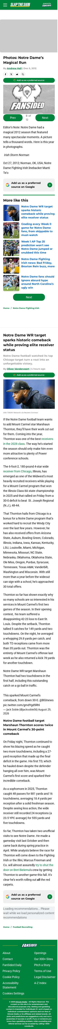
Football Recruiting (22, 927)
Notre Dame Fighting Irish (26, 308)
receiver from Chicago (17, 471)
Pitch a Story (42, 965)
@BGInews (46, 700)
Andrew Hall (14, 68)
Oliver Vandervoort (18, 368)
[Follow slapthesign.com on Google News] (49, 185)
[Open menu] (5, 5)
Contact (8, 959)
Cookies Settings (13, 993)
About (6, 953)
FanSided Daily (12, 965)
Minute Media (21, 1002)
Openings (40, 953)
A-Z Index (40, 983)
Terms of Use (42, 971)
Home (6, 308)
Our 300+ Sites (43, 959)
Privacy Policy (11, 971)
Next (45, 117)
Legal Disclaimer (44, 977)
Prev (13, 117)
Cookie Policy (11, 977)
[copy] (23, 74)
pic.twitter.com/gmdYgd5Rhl (21, 705)
